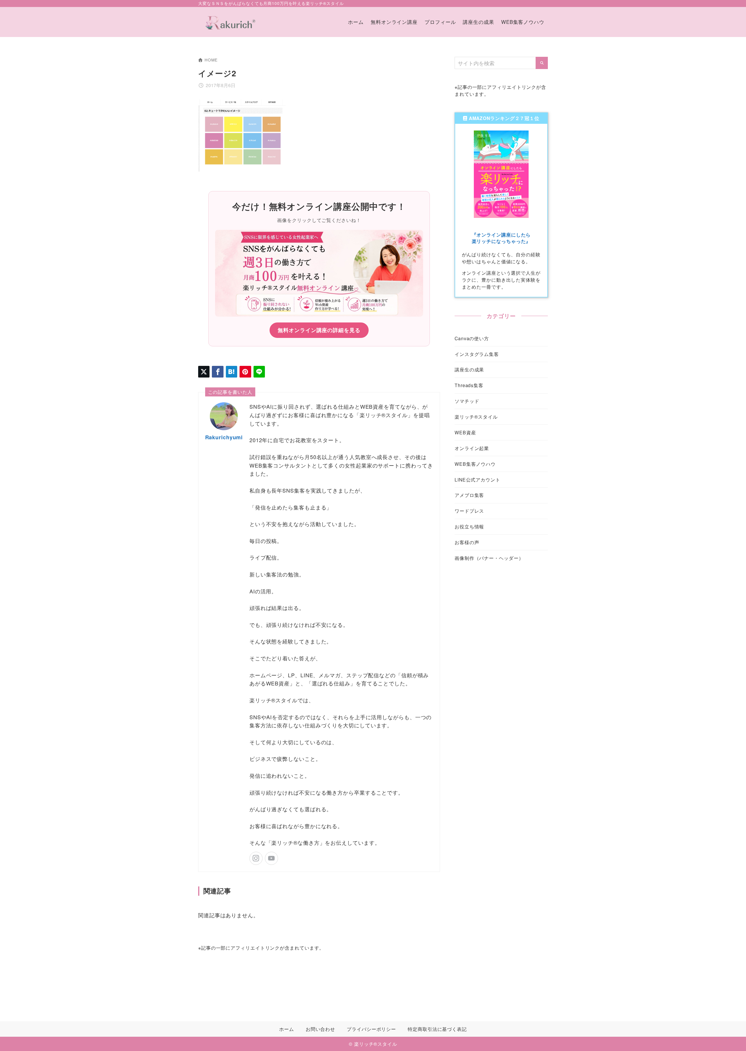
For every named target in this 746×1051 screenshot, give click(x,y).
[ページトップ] (733, 1038)
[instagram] (256, 858)
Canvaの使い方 (472, 338)
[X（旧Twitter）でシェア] (204, 371)
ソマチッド (467, 401)
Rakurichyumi (224, 437)
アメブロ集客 (469, 495)
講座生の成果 (469, 369)
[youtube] (271, 858)
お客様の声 (467, 542)
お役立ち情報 (469, 526)
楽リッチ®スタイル (476, 416)
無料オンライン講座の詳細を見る (319, 330)
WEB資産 (465, 432)
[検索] (542, 63)
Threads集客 (469, 385)
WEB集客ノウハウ (475, 464)
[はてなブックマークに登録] (231, 371)
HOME (211, 60)
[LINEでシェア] (259, 371)
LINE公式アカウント (477, 479)
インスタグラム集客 (477, 354)
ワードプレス (469, 510)
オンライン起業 (472, 448)
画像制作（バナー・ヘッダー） (489, 558)
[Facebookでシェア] (217, 371)
